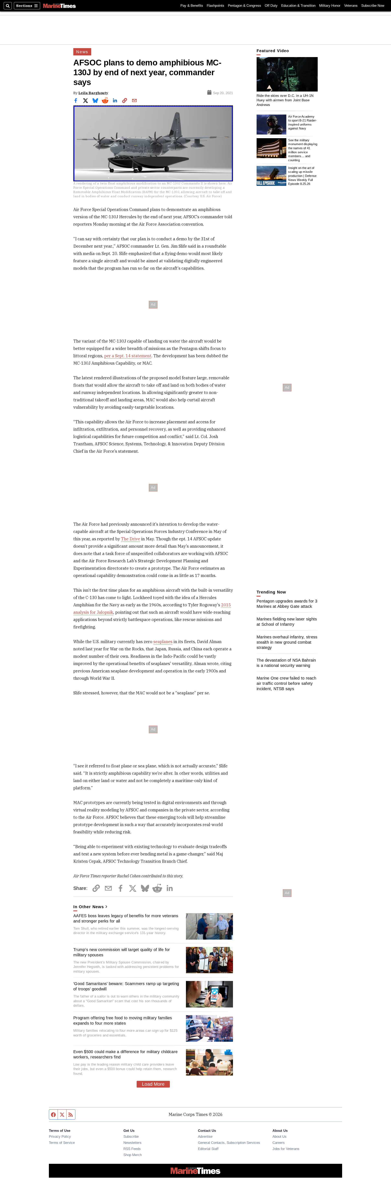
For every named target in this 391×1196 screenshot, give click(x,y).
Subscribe (131, 1136)
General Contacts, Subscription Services (229, 1143)
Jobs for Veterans (285, 1149)
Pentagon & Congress (244, 5)
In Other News (88, 907)
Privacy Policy (60, 1136)
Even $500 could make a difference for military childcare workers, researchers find (125, 1054)
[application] (287, 74)
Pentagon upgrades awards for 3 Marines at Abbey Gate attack (287, 604)
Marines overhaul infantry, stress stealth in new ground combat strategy (287, 642)
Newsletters (132, 1143)
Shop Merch (132, 1155)
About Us (279, 1136)
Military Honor (329, 5)
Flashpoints (215, 5)
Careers (278, 1143)
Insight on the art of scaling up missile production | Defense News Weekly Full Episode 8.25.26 (302, 176)
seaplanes (162, 641)
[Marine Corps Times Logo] (59, 5)
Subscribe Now (372, 5)
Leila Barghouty (93, 92)
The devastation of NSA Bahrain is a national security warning (286, 663)
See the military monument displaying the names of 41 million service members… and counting (302, 150)
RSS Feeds (132, 1149)
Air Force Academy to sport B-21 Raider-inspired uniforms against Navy (302, 122)
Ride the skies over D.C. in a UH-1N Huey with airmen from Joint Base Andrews (285, 100)
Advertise (205, 1136)
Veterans (351, 5)
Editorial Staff (208, 1149)
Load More (153, 1084)
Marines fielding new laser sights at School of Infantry (287, 622)
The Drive (130, 539)
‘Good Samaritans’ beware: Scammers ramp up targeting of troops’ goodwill (126, 986)
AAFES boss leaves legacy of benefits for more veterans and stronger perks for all (125, 918)
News (82, 52)
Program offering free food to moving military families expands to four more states (122, 1020)
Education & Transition (298, 5)
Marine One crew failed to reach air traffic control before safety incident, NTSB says (286, 683)
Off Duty (271, 5)
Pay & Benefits (191, 5)
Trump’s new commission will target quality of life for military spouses (121, 952)
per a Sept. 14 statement (127, 356)
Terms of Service (62, 1143)
